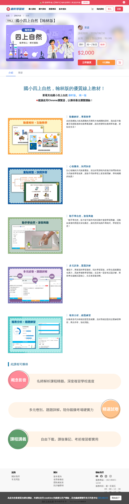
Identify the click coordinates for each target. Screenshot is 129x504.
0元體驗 (106, 62)
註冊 (119, 9)
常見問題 (16, 479)
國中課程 (42, 9)
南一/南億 (92, 44)
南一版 (83, 95)
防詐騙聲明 (59, 485)
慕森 (86, 27)
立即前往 (86, 2)
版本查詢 (62, 9)
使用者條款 (59, 479)
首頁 (8, 15)
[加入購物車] (120, 62)
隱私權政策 (103, 497)
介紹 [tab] (11, 72)
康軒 (81, 44)
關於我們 (16, 476)
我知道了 (116, 497)
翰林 (102, 44)
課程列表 (17, 15)
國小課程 (32, 9)
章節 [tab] (20, 72)
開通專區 (52, 9)
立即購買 (86, 62)
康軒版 (72, 95)
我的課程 (100, 9)
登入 (109, 9)
